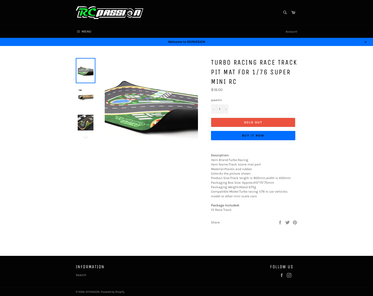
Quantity (216, 100)
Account (291, 31)
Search (81, 275)
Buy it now (253, 135)
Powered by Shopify (113, 291)
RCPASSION (93, 291)
